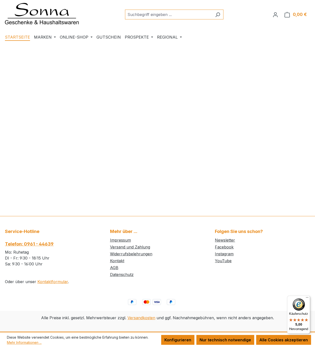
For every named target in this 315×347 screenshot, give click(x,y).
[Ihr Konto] (275, 14)
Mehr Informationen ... (24, 342)
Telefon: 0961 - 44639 (29, 243)
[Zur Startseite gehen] (42, 13)
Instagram (224, 253)
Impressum (120, 240)
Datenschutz (122, 274)
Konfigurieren (177, 339)
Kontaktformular (52, 281)
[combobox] (168, 14)
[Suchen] (217, 14)
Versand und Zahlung (130, 247)
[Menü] (307, 299)
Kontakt (117, 260)
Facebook (224, 247)
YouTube (223, 260)
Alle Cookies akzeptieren (283, 339)
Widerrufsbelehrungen (131, 253)
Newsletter (225, 240)
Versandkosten (141, 317)
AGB (114, 267)
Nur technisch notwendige (225, 339)
